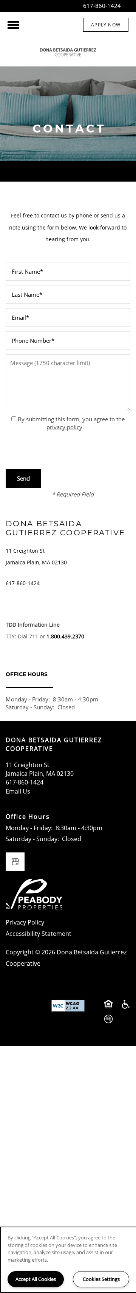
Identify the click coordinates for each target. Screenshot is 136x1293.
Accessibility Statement (38, 933)
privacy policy (64, 427)
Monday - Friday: (28, 699)
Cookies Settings (101, 1279)
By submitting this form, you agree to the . (71, 423)
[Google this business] (15, 861)
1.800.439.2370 (65, 636)
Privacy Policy (25, 922)
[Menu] (13, 25)
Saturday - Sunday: (30, 707)
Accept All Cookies (35, 1279)
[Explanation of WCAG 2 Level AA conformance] (68, 1006)
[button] (105, 25)
